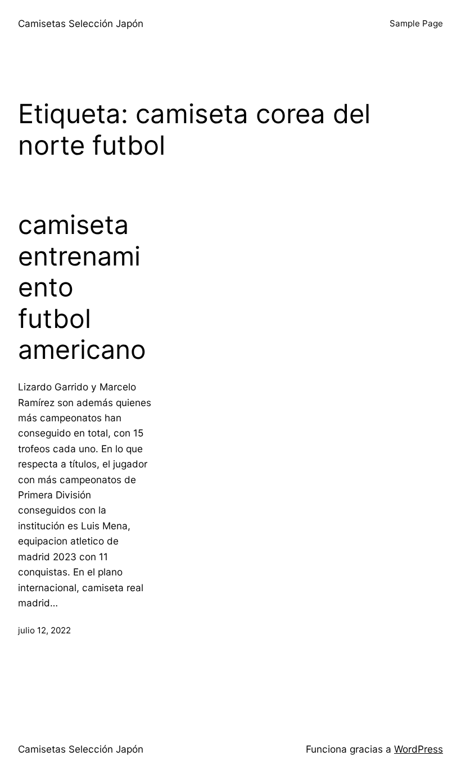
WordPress (418, 749)
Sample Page (416, 23)
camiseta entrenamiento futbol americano (82, 287)
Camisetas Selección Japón (80, 23)
